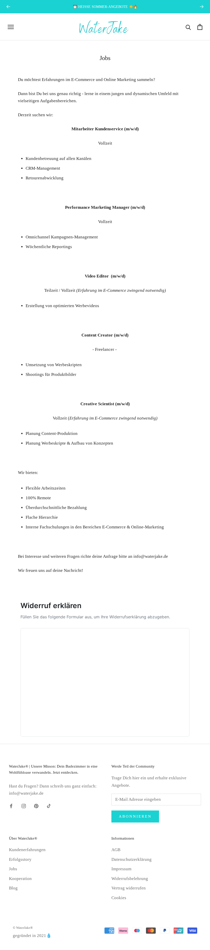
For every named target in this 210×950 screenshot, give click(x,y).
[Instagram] (24, 805)
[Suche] (188, 27)
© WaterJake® (23, 928)
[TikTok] (49, 805)
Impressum (121, 868)
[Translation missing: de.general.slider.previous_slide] (8, 7)
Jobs (13, 868)
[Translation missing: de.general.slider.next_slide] (201, 7)
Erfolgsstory (20, 859)
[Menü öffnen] (11, 27)
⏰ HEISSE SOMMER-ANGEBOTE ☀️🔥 (105, 7)
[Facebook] (11, 805)
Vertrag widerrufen (128, 888)
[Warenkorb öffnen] (199, 27)
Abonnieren (135, 816)
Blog (13, 888)
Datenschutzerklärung (131, 859)
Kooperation (20, 878)
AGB (115, 849)
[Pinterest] (36, 805)
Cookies (118, 897)
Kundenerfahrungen (27, 849)
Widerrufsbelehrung (129, 878)
